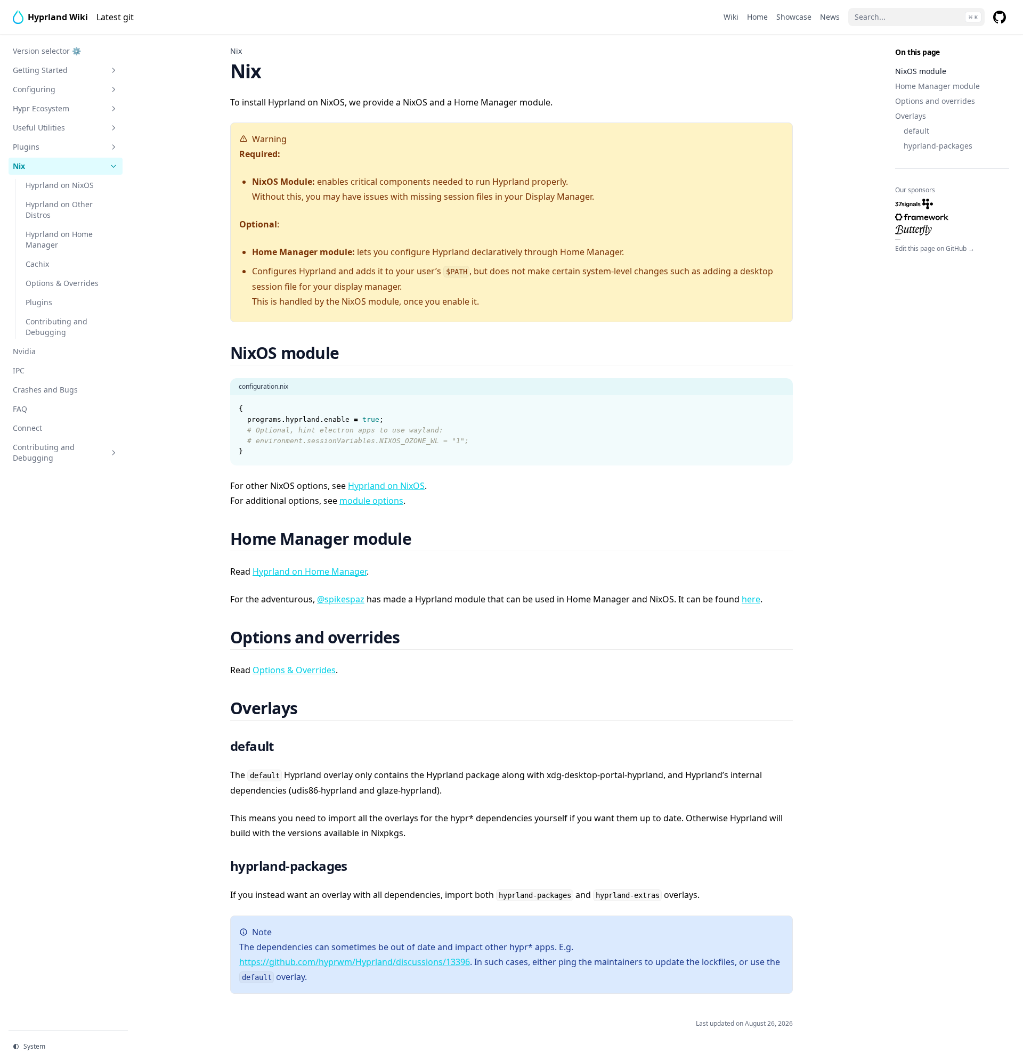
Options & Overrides (294, 670)
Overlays (910, 116)
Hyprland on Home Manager (310, 571)
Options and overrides (935, 101)
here (751, 599)
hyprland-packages (938, 146)
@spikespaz (340, 599)
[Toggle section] (113, 70)
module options (371, 501)
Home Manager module (937, 86)
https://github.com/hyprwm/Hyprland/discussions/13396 (354, 962)
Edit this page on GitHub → (935, 248)
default (916, 131)
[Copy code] (779, 409)
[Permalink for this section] (352, 353)
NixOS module (920, 71)
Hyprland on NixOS (386, 486)
